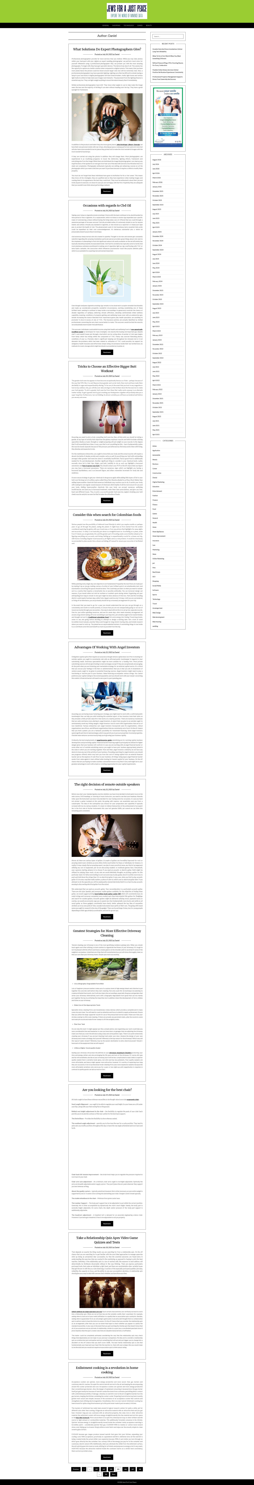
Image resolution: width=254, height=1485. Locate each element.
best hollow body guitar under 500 (108, 894)
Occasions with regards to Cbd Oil (107, 205)
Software (155, 590)
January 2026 (157, 187)
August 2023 (156, 308)
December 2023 (157, 290)
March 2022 (156, 385)
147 (132, 1469)
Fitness (154, 504)
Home (154, 527)
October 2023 (157, 299)
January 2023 (157, 340)
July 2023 (155, 313)
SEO (153, 577)
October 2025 (157, 200)
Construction (156, 473)
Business (155, 464)
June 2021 (155, 425)
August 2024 (156, 254)
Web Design (156, 613)
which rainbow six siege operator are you (87, 1311)
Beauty (149, 25)
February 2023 (157, 335)
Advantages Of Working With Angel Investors (107, 647)
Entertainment (157, 491)
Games (140, 25)
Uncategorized (157, 608)
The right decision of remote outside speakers (107, 784)
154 (106, 1474)
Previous (76, 1469)
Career (154, 468)
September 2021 (157, 412)
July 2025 (155, 214)
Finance (155, 500)
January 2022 (157, 394)
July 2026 (155, 164)
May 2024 (155, 268)
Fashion (155, 495)
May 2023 (155, 322)
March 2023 (156, 331)
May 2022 (155, 376)
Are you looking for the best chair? (107, 1090)
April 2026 (156, 173)
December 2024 (157, 236)
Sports (154, 594)
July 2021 (155, 421)
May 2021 (155, 430)
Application (156, 450)
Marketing (155, 550)
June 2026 (155, 169)
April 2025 (156, 227)
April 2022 (156, 380)
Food (154, 509)
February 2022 (157, 389)
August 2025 (156, 209)
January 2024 (157, 286)
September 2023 (157, 304)
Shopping (116, 25)
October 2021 (157, 407)
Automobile (156, 455)
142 (96, 1469)
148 (140, 1469)
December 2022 (157, 344)
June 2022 (155, 371)
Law (153, 545)
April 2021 (156, 434)
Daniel (117, 54)
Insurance (155, 540)
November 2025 (157, 196)
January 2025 (157, 232)
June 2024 (155, 263)
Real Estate (156, 572)
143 (103, 1469)
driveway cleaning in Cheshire (120, 1053)
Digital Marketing (158, 482)
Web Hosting (156, 622)
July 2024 (155, 259)
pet (153, 563)
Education (155, 486)
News (154, 554)
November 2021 (157, 403)
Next (113, 1474)
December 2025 (157, 191)
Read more (107, 191)
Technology (129, 25)
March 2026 (156, 178)
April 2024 (156, 272)
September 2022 (157, 358)
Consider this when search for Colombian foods (107, 515)
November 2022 (157, 349)
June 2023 (155, 317)
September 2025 (157, 205)
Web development (158, 617)
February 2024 (157, 281)
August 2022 (156, 362)
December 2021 (157, 398)
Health (154, 522)
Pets (154, 567)
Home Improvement (158, 536)
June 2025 (155, 218)
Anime (154, 446)
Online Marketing (158, 558)
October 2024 (157, 245)
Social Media (156, 586)
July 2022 (155, 367)
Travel (154, 604)
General (105, 25)
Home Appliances (158, 531)
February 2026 (157, 182)
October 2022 (157, 353)
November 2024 (157, 241)
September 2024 (157, 250)
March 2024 (156, 277)
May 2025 (155, 223)
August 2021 (156, 416)
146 (125, 1469)
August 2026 (156, 160)
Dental (154, 477)
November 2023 (157, 295)
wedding (155, 626)
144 (111, 1469)
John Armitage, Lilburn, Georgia (128, 144)
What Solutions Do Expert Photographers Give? (107, 49)
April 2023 (156, 326)
